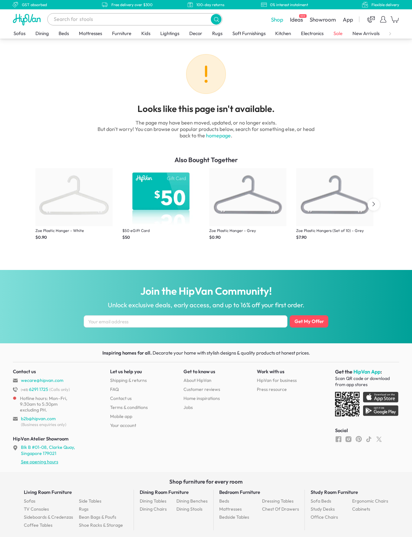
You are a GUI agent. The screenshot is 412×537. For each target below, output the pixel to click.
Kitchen (283, 33)
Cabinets (361, 509)
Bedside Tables (234, 517)
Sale (337, 33)
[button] (216, 19)
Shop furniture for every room (206, 481)
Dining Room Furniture (164, 492)
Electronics (312, 33)
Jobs (188, 407)
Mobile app (121, 416)
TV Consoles (36, 509)
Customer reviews (201, 389)
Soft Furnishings (249, 33)
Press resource (272, 389)
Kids (145, 33)
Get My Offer (309, 321)
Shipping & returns (128, 380)
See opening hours (39, 462)
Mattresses (90, 33)
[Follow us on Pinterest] (358, 439)
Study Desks (323, 509)
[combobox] (134, 19)
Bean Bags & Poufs (97, 517)
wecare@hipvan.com (42, 380)
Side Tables (90, 501)
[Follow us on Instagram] (348, 439)
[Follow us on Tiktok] (368, 439)
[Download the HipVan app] (367, 405)
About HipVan (197, 380)
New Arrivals (365, 33)
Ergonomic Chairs (370, 501)
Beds (64, 33)
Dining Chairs (153, 509)
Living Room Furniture (48, 492)
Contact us (121, 398)
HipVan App (366, 371)
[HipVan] (27, 19)
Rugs (217, 33)
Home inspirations (201, 398)
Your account (123, 425)
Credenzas (48, 517)
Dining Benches (192, 501)
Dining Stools (189, 509)
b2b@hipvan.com (38, 418)
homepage (218, 135)
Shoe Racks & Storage (101, 525)
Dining (42, 33)
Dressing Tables (278, 501)
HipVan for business (277, 380)
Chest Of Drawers (280, 509)
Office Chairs (324, 517)
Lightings (169, 33)
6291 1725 (34, 389)
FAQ (114, 389)
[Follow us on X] (379, 439)
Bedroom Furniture (239, 492)
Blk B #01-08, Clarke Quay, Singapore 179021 (48, 450)
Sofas (19, 33)
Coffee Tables (38, 525)
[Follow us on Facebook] (338, 439)
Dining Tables (153, 501)
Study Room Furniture (334, 492)
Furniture (121, 33)
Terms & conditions (129, 407)
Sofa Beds (321, 501)
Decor (195, 33)
